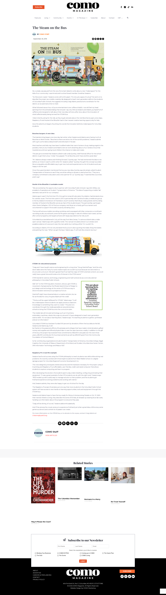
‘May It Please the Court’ (41, 522)
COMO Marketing (90, 588)
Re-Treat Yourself (118, 502)
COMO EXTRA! (64, 553)
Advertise (37, 573)
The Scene (62, 555)
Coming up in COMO (88, 553)
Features (38, 18)
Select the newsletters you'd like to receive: (83, 550)
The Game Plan (109, 553)
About (103, 18)
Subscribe (94, 18)
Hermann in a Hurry (92, 499)
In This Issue (81, 18)
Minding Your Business (44, 553)
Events (69, 18)
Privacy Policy (39, 579)
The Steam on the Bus (49, 27)
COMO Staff (44, 34)
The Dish (39, 555)
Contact (111, 18)
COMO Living (86, 555)
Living (46, 18)
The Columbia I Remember (69, 499)
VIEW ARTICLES (51, 435)
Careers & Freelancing (42, 575)
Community (58, 18)
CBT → (120, 18)
